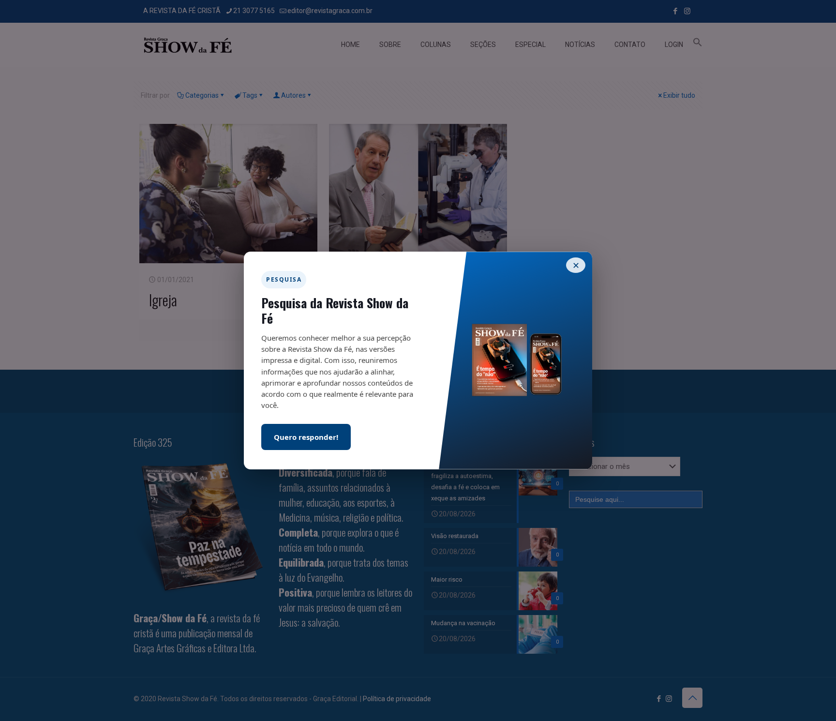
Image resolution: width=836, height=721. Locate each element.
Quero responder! (306, 437)
